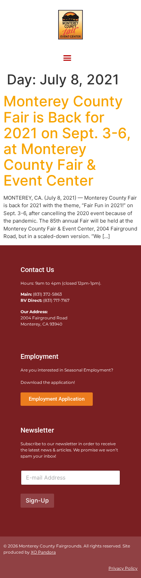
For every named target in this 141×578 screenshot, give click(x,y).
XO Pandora (43, 552)
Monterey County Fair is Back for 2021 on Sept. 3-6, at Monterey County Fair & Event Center (67, 140)
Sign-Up (37, 500)
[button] (67, 57)
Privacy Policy (123, 568)
